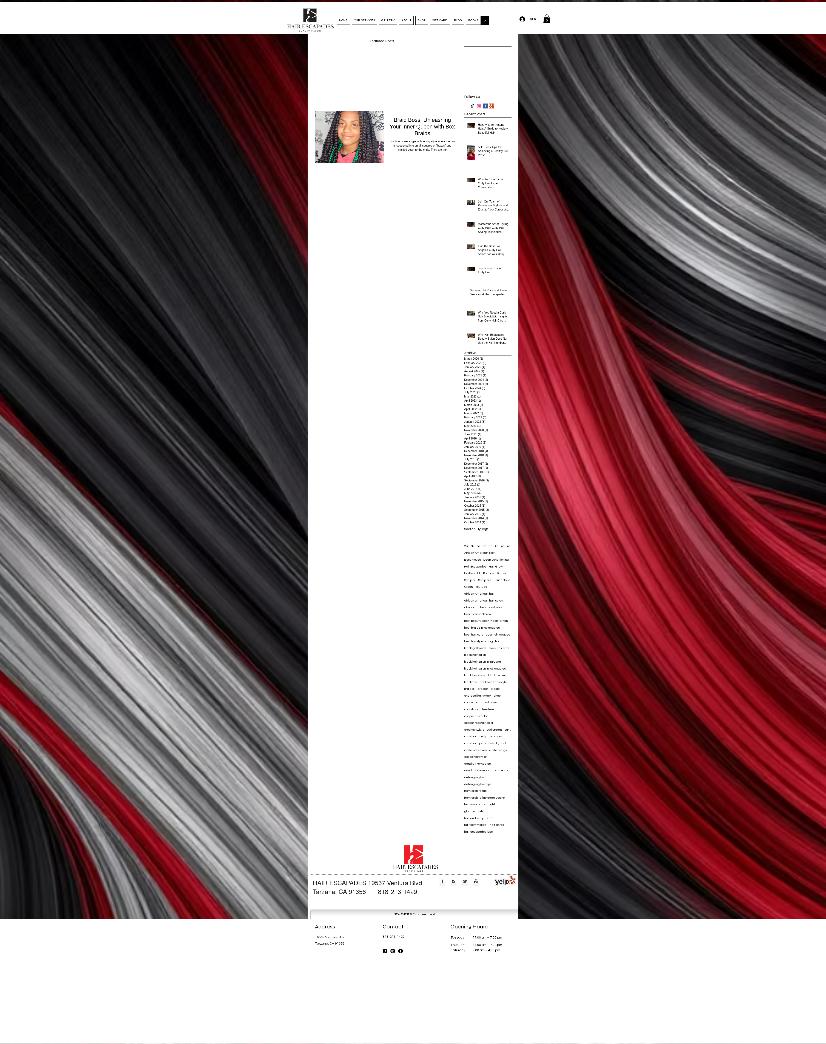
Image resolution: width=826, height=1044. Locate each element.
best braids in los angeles (482, 627)
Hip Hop (469, 573)
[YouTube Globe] (476, 882)
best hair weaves (498, 634)
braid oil (469, 688)
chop (497, 695)
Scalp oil (470, 580)
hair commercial (475, 824)
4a (496, 546)
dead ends (500, 770)
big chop (494, 641)
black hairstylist (475, 675)
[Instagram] (478, 106)
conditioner (490, 702)
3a (478, 546)
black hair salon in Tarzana (482, 661)
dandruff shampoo (477, 770)
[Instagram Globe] (454, 882)
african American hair (479, 593)
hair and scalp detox (478, 818)
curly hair (470, 736)
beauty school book (477, 614)
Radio (501, 573)
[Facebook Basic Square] (485, 106)
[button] (546, 18)
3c (490, 546)
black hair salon (475, 654)
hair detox (497, 824)
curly (507, 729)
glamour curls (473, 811)
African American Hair (479, 552)
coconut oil (471, 702)
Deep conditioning (496, 559)
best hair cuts (473, 634)
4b (502, 546)
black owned (497, 675)
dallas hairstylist (475, 756)
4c (508, 546)
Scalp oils (484, 580)
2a (466, 546)
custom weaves (475, 750)
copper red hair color (478, 722)
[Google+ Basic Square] (491, 106)
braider (483, 688)
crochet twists (474, 729)
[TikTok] (472, 106)
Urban (468, 586)
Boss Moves (472, 559)
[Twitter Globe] (465, 882)
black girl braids (475, 648)
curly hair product (491, 736)
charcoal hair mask (477, 695)
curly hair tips (473, 743)
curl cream (494, 729)
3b (484, 546)
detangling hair (475, 777)
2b (472, 546)
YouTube (481, 586)
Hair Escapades (475, 566)
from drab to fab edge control (484, 797)
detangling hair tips (477, 784)
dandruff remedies (477, 763)
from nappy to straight (479, 804)
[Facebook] (400, 951)
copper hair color (476, 716)
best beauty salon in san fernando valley (488, 620)
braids (495, 688)
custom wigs (498, 750)
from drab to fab (475, 790)
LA (479, 573)
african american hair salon (483, 600)
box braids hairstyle (493, 682)
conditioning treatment (480, 709)
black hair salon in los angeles (485, 668)
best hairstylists (475, 641)
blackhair (470, 682)
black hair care (499, 648)
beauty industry (491, 607)
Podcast (489, 573)
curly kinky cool (495, 743)
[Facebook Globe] (443, 882)
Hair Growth (497, 566)
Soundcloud (502, 580)
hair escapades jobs (478, 831)
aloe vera (471, 607)
